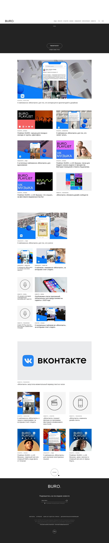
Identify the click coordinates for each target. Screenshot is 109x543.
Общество (27, 265)
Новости (93, 21)
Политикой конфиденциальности (62, 524)
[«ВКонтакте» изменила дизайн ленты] (80, 403)
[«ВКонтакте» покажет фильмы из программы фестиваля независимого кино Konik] (54, 403)
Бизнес (71, 21)
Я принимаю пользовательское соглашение (55, 503)
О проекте (39, 516)
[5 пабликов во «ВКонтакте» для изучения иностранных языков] (54, 440)
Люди (26, 160)
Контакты (32, 516)
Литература (65, 130)
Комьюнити (78, 21)
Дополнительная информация (70, 516)
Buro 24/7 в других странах (51, 516)
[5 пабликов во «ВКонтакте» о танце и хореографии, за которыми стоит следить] (28, 403)
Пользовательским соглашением (47, 524)
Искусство (26, 100)
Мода (55, 21)
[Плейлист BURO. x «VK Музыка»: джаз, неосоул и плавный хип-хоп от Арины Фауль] (80, 440)
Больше (54, 472)
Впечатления (86, 21)
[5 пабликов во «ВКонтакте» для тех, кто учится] (42, 226)
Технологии (65, 192)
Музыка (25, 130)
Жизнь (25, 294)
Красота (60, 21)
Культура (65, 21)
